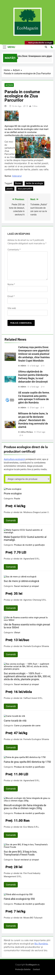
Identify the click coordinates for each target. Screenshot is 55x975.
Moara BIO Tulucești (32, 917)
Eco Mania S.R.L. (31, 827)
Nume (11, 284)
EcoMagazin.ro (32, 964)
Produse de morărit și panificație (29, 545)
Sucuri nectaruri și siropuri (26, 586)
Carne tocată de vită (15, 720)
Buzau (18, 183)
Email (11, 296)
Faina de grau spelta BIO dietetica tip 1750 (27, 761)
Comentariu (14, 249)
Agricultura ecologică (14, 459)
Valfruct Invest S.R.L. (33, 698)
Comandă (11, 520)
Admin (23, 365)
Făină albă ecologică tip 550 (19, 898)
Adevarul (17, 175)
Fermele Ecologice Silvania (36, 646)
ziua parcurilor (25, 188)
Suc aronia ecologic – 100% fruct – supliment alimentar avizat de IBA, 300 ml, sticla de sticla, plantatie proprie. (27, 676)
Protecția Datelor (23, 969)
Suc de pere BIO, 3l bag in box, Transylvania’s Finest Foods (20, 853)
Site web (11, 308)
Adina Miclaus (26, 431)
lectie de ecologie (34, 183)
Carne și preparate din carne (27, 725)
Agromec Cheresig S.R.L (34, 600)
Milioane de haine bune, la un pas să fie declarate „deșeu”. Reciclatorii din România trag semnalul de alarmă (33, 420)
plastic (9, 188)
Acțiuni (9, 85)
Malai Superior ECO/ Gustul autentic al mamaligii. (25, 538)
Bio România (41, 943)
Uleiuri (17, 632)
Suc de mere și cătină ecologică (21, 581)
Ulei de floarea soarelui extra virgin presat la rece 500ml (27, 626)
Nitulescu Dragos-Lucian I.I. (36, 512)
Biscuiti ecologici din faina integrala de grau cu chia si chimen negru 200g (25, 807)
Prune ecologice (13, 493)
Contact (36, 969)
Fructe (17, 498)
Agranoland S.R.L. (31, 558)
